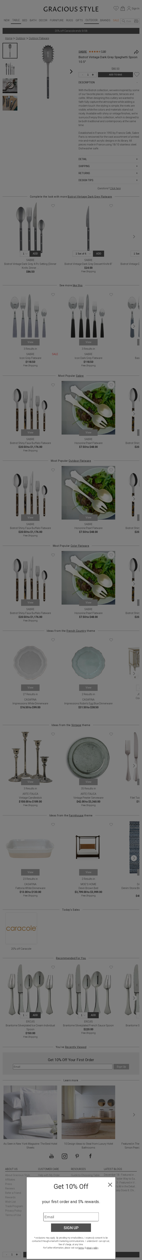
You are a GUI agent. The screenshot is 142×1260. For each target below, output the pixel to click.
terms (81, 1248)
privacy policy (92, 1248)
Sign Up (71, 1227)
